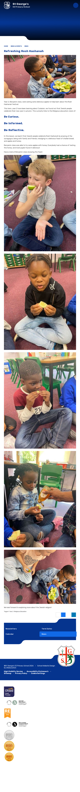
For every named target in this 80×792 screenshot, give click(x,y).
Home (6, 46)
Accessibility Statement (37, 671)
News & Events (16, 46)
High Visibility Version (13, 671)
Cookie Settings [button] (38, 673)
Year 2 (11, 611)
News (26, 46)
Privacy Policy (21, 673)
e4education (11, 668)
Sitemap (7, 673)
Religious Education (20, 611)
